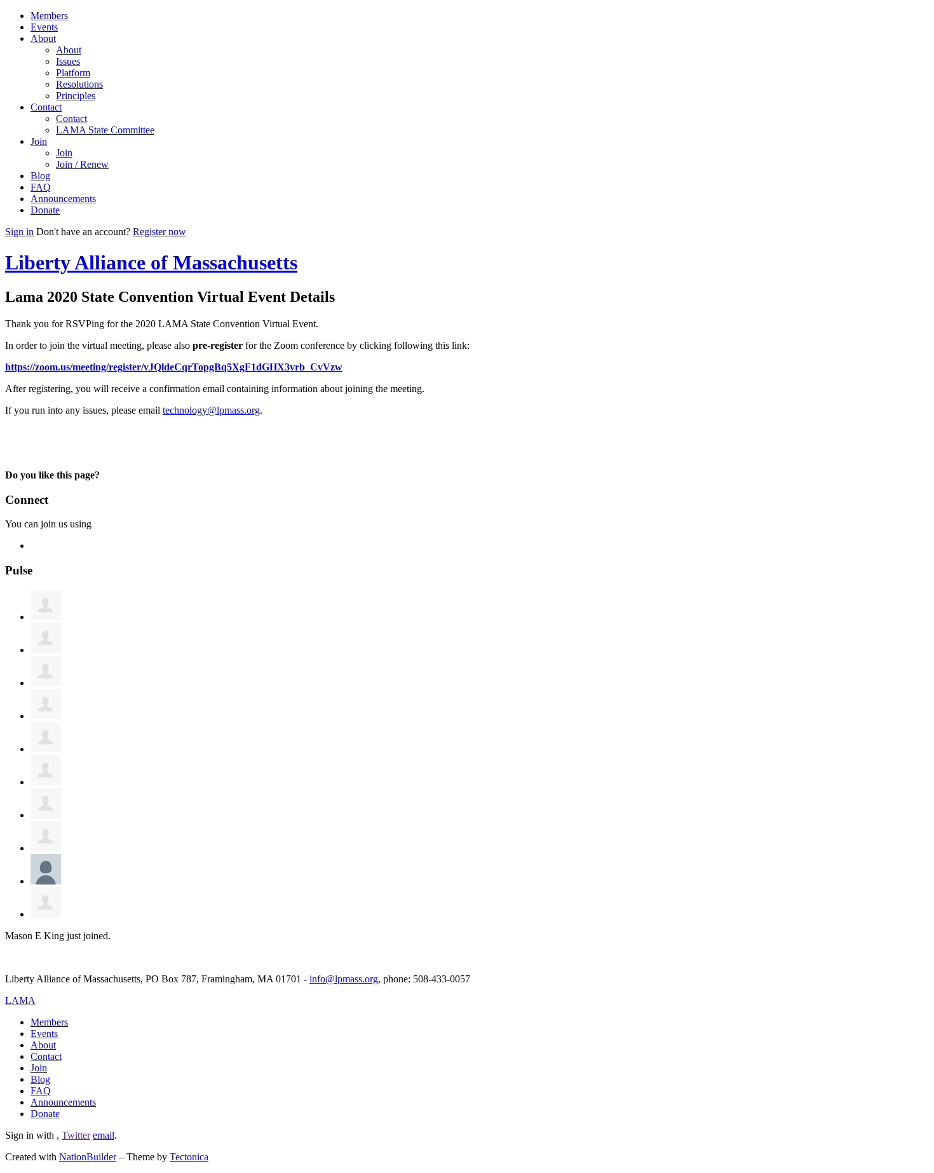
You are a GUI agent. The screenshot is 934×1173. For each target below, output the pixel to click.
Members (49, 15)
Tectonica (189, 1156)
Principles (75, 95)
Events (44, 27)
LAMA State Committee (105, 130)
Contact (46, 107)
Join (38, 141)
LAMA (20, 1000)
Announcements (63, 198)
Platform (73, 72)
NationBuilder (87, 1156)
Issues (68, 61)
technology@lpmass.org (211, 410)
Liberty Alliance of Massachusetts (151, 262)
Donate (45, 210)
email (103, 1135)
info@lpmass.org (343, 978)
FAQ (40, 187)
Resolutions (79, 84)
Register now (159, 231)
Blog (40, 175)
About (43, 38)
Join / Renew (82, 164)
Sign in (19, 231)
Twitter (76, 1135)
